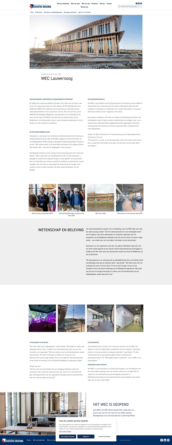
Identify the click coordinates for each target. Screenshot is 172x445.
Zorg (32, 12)
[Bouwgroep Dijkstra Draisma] (40, 8)
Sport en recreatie (84, 12)
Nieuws (102, 4)
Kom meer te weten (65, 431)
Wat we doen (75, 4)
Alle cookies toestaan (67, 436)
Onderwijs (38, 12)
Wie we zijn (86, 4)
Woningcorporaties (70, 12)
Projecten (94, 4)
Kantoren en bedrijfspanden (53, 12)
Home (29, 440)
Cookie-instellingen (104, 436)
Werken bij (84, 7)
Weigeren (86, 436)
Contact (109, 4)
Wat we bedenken (63, 4)
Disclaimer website (125, 440)
